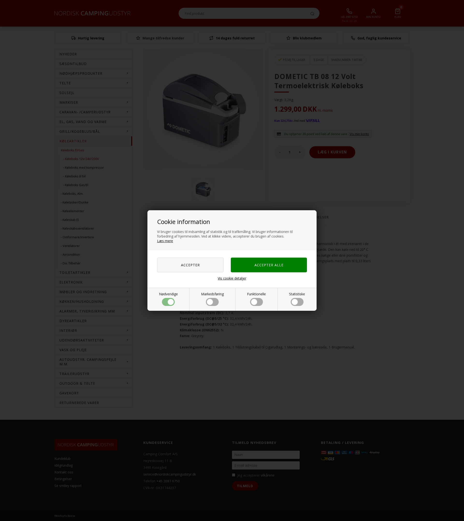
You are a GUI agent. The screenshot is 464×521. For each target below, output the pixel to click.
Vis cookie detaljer (232, 278)
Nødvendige (168, 294)
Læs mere (165, 241)
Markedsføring (212, 294)
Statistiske (297, 294)
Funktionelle (256, 294)
